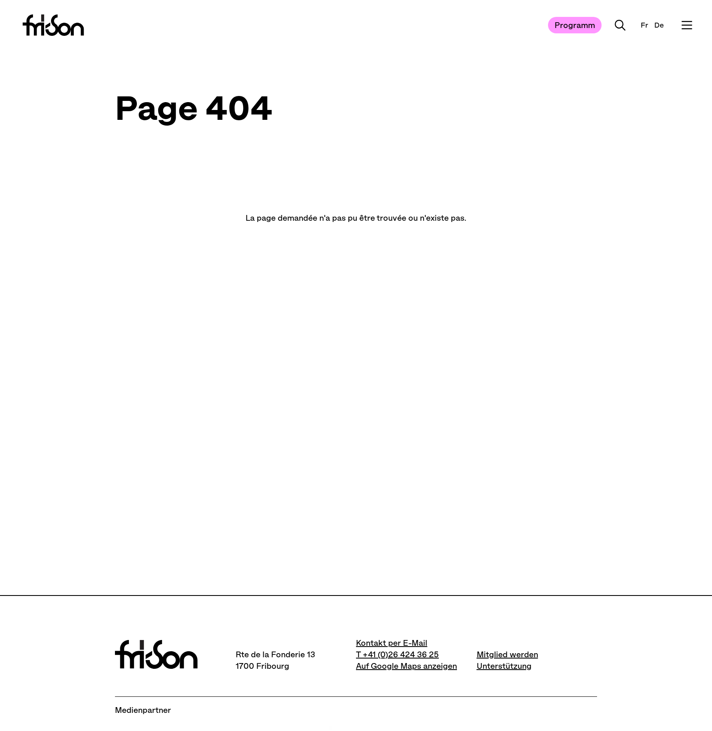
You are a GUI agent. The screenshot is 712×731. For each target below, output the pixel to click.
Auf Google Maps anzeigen (406, 666)
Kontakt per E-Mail (391, 643)
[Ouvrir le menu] (687, 25)
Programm (575, 25)
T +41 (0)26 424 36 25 (397, 654)
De (659, 25)
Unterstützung (504, 666)
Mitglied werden (507, 654)
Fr (644, 25)
